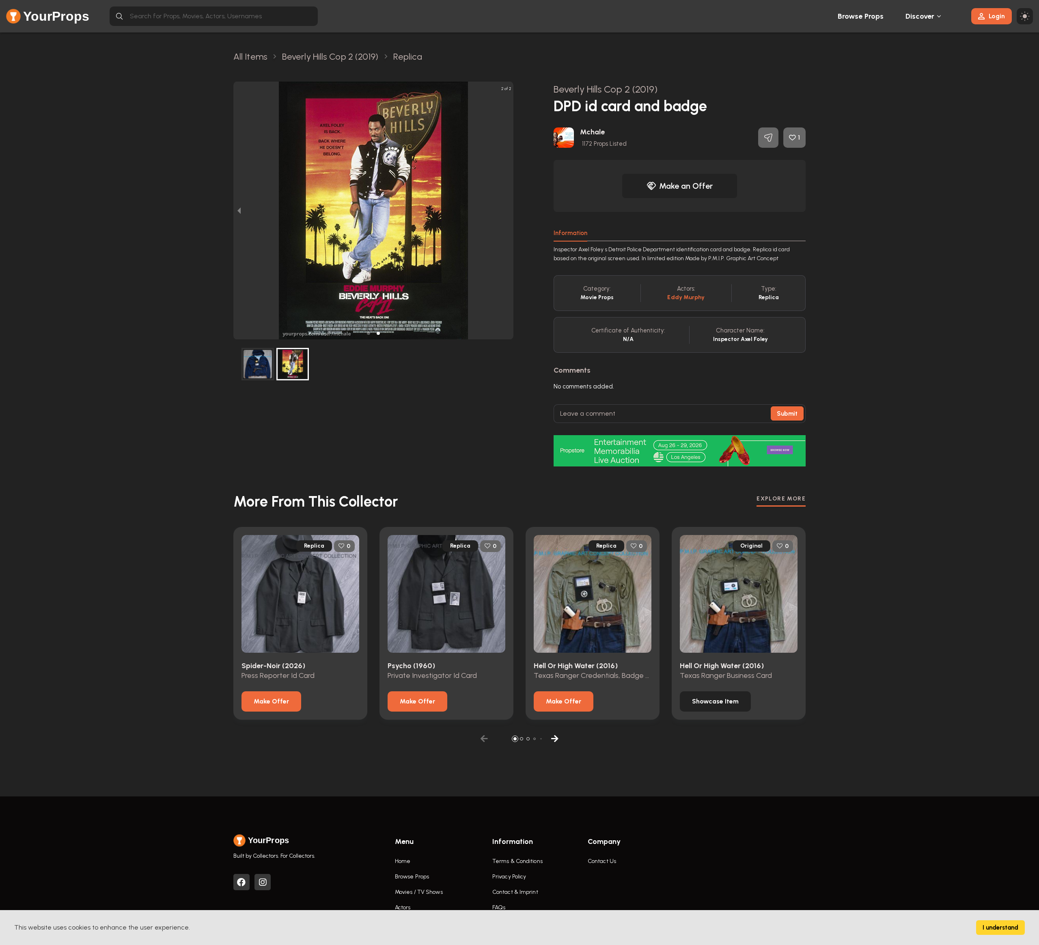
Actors (403, 907)
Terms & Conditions (517, 861)
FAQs (498, 907)
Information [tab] (570, 233)
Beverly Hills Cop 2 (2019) (606, 89)
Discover (920, 16)
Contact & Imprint (515, 892)
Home (402, 861)
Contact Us (602, 861)
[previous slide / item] (239, 210)
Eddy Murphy (686, 297)
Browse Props (861, 16)
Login (997, 16)
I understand (1000, 927)
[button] (368, 333)
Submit (787, 413)
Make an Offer (686, 186)
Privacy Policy (509, 876)
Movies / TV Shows (419, 892)
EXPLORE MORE (781, 498)
